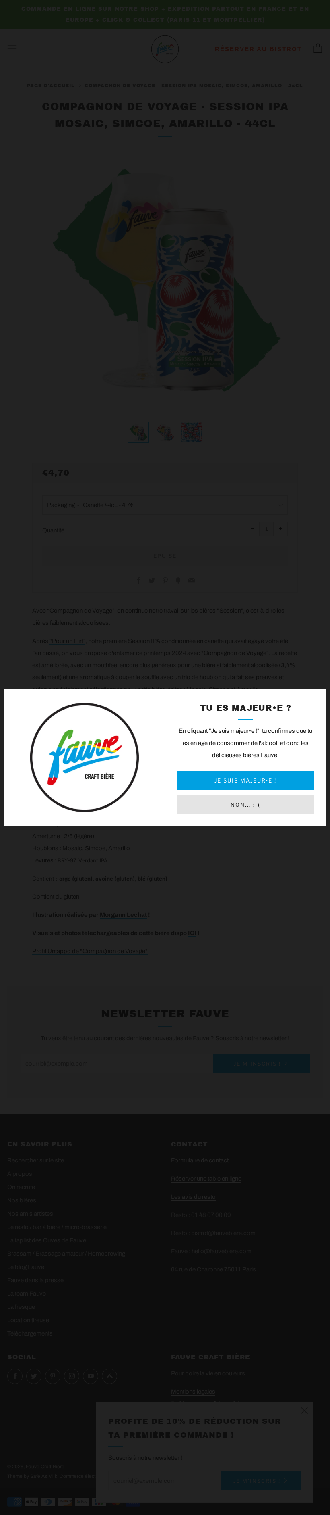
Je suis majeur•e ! (245, 780)
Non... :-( (245, 804)
